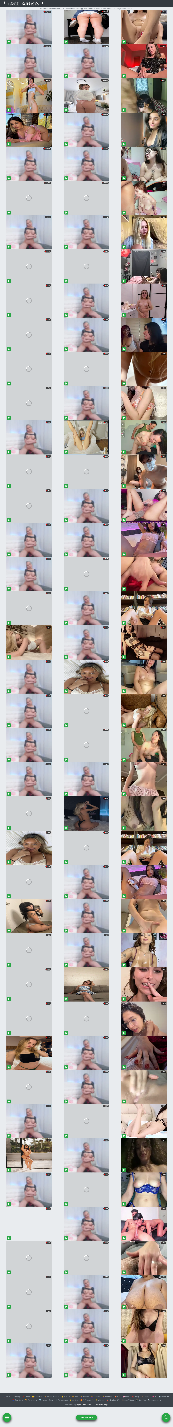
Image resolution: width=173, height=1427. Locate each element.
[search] (166, 1417)
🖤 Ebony (16, 1396)
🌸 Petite (126, 1396)
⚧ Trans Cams (31, 1400)
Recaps (90, 1405)
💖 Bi (154, 1396)
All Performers (98, 1405)
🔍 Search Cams (154, 1400)
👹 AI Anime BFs (113, 1400)
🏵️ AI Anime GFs (86, 1400)
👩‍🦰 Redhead (107, 1396)
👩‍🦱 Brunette (95, 1396)
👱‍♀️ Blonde (85, 1396)
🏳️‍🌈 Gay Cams (17, 1400)
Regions (79, 1405)
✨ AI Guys (100, 1400)
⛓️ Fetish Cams (61, 1400)
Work (84, 1405)
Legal (106, 1405)
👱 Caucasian (37, 1396)
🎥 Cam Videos (128, 1400)
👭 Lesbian (145, 1396)
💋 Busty (135, 1396)
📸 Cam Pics (141, 1400)
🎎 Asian (7, 1396)
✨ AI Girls (74, 1400)
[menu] (7, 1417)
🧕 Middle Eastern (52, 1396)
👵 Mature (65, 1396)
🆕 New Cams (164, 1396)
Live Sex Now (86, 1417)
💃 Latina (26, 1396)
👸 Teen (75, 1396)
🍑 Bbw (117, 1396)
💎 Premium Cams (46, 1400)
